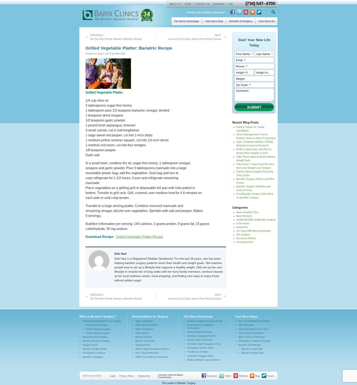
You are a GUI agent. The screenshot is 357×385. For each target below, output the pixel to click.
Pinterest (243, 376)
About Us (175, 4)
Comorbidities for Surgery (150, 316)
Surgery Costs (90, 344)
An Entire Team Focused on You (203, 343)
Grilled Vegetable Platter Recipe (139, 237)
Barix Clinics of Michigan (251, 336)
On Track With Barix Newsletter (253, 230)
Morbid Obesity (143, 336)
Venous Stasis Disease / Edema (152, 348)
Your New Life (267, 21)
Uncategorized (244, 242)
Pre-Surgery (243, 234)
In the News (243, 223)
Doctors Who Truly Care (200, 339)
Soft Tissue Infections (147, 352)
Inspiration (242, 227)
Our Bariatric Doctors (94, 352)
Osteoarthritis (142, 344)
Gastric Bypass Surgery (98, 329)
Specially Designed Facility (201, 335)
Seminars (219, 4)
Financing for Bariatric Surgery (254, 340)
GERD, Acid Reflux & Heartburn (151, 356)
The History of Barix (197, 351)
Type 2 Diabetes (144, 321)
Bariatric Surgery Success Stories (205, 321)
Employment (144, 376)
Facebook (212, 376)
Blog (257, 376)
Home (187, 4)
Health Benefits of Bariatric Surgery (256, 219)
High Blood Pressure (146, 324)
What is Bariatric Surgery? (97, 316)
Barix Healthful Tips (247, 212)
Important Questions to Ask (253, 329)
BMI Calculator (246, 324)
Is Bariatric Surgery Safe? (200, 355)
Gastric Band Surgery (97, 324)
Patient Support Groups (199, 331)
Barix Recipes (244, 216)
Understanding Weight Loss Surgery (102, 321)
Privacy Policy (126, 376)
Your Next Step (214, 21)
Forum (270, 376)
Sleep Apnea (142, 333)
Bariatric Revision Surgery (96, 340)
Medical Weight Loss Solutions (203, 359)
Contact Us (202, 4)
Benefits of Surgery (240, 21)
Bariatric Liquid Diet (252, 348)
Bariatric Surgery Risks (95, 348)
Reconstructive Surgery (95, 336)
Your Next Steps (246, 316)
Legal (112, 376)
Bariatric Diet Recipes (249, 344)
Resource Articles (246, 238)
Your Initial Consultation (251, 333)
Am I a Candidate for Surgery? (254, 321)
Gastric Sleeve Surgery (98, 333)
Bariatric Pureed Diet (252, 352)
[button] (273, 12)
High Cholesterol (144, 329)
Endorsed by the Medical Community (200, 326)
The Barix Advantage (186, 21)
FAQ (230, 4)
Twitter (228, 376)
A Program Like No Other (200, 347)
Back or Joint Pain (145, 340)
